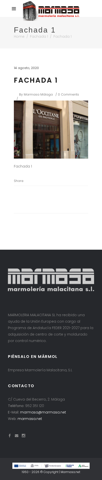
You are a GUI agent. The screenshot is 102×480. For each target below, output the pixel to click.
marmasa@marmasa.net (43, 412)
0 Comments (68, 94)
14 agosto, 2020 (26, 68)
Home (19, 36)
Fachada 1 (39, 36)
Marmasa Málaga (38, 94)
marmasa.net (30, 418)
